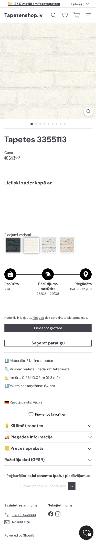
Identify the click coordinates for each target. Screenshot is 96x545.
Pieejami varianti (17, 235)
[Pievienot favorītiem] (85, 200)
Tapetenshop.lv (23, 15)
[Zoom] (88, 111)
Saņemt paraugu (48, 343)
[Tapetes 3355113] (48, 207)
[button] (13, 245)
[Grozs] (76, 15)
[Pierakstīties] (72, 486)
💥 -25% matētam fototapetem (34, 4)
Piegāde (38, 318)
